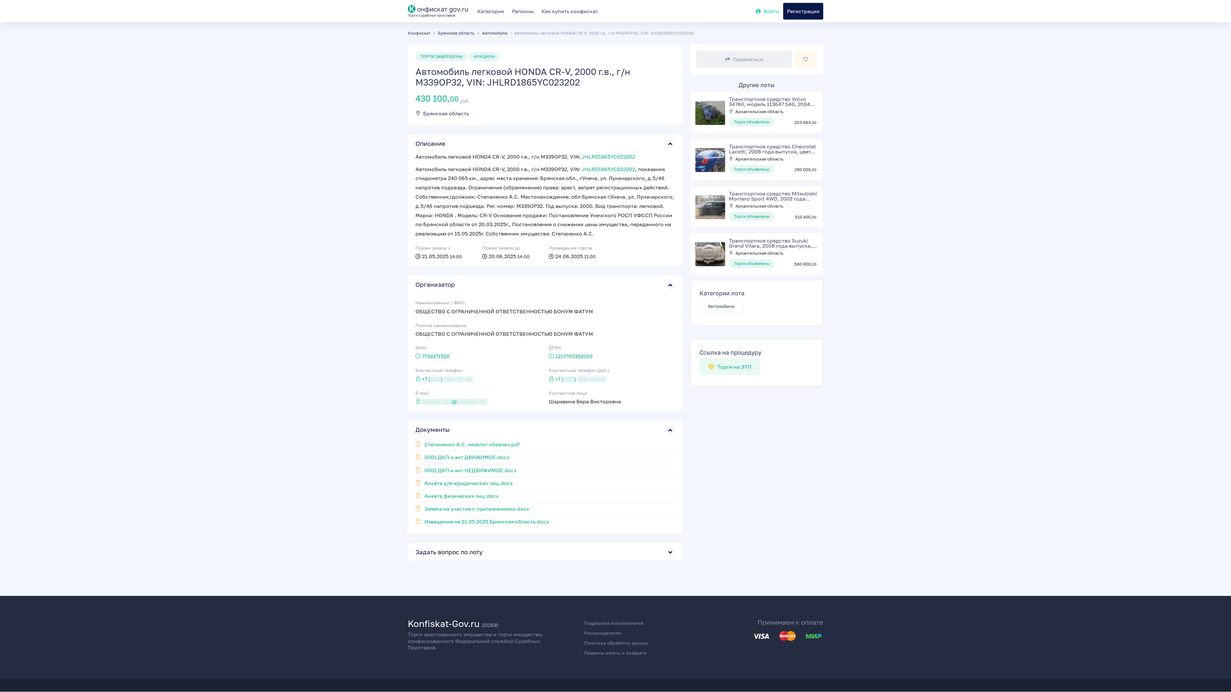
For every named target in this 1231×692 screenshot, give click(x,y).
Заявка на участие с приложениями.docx (476, 509)
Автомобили (721, 306)
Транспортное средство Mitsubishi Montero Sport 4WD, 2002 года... (773, 196)
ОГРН (555, 347)
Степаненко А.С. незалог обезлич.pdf (472, 444)
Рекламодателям (602, 633)
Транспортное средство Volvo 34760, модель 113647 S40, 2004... (772, 101)
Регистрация (803, 11)
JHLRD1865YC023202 (608, 156)
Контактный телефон (439, 370)
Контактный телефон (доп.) (579, 370)
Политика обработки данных (616, 643)
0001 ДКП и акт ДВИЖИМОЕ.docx (467, 457)
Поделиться (748, 59)
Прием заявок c (433, 248)
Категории (490, 11)
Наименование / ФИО (440, 302)
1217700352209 (574, 356)
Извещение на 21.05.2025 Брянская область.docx (486, 521)
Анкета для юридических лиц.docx (468, 483)
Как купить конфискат (569, 11)
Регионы (523, 11)
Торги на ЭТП (733, 367)
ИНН (420, 347)
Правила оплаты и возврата (615, 652)
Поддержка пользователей (613, 623)
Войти (771, 11)
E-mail (422, 393)
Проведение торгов (570, 248)
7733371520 (436, 356)
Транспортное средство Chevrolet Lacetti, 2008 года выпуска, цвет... (772, 149)
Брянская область (446, 113)
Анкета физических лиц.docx (461, 496)
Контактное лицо (568, 393)
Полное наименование (440, 325)
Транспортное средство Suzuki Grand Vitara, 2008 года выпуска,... (773, 243)
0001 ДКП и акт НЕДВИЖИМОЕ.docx (470, 470)
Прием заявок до (501, 248)
